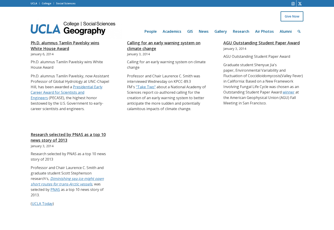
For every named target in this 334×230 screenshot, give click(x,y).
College (46, 3)
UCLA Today (42, 203)
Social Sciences (65, 3)
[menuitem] (151, 25)
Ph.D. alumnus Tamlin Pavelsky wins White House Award (65, 45)
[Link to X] (300, 3)
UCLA (34, 3)
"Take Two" (146, 86)
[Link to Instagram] (293, 3)
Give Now (292, 16)
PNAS (55, 189)
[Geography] (76, 28)
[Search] (299, 31)
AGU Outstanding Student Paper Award (261, 42)
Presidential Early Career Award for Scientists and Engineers (66, 92)
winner (288, 92)
